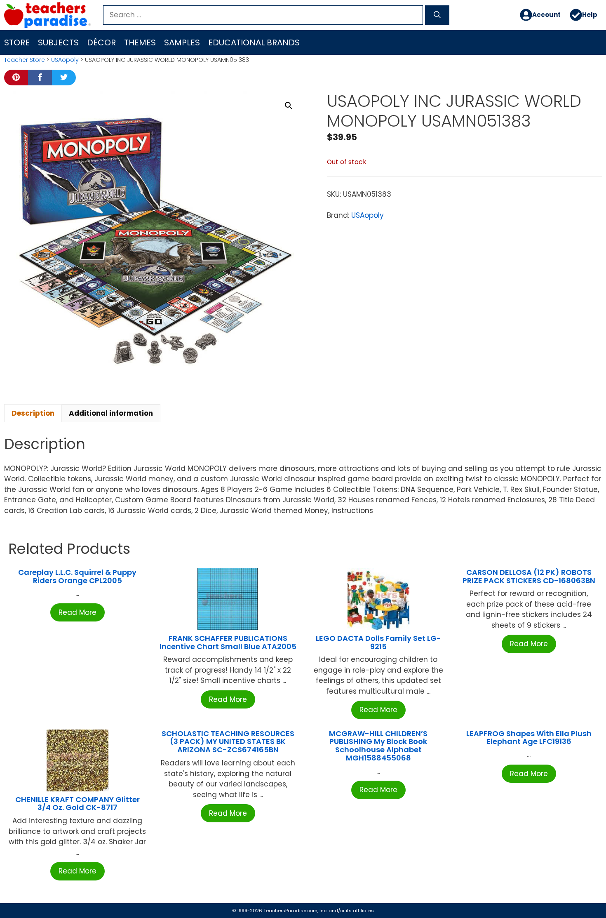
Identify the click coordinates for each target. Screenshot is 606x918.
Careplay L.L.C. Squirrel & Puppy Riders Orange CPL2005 (77, 576)
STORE (17, 42)
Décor (101, 42)
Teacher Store (24, 60)
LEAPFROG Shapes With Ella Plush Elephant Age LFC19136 (529, 737)
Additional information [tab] (111, 413)
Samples (182, 42)
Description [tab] (33, 413)
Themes (140, 42)
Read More (77, 612)
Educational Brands (254, 42)
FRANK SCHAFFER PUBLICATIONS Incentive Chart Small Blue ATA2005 (228, 642)
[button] (288, 105)
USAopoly (65, 60)
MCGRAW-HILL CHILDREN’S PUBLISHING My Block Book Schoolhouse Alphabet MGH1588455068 (378, 745)
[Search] (437, 15)
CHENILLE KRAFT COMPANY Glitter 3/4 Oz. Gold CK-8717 (77, 803)
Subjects (58, 42)
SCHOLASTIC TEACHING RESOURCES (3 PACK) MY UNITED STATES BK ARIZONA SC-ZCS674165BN (228, 741)
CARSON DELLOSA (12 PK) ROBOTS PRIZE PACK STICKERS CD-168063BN (529, 576)
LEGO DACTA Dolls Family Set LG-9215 (378, 642)
